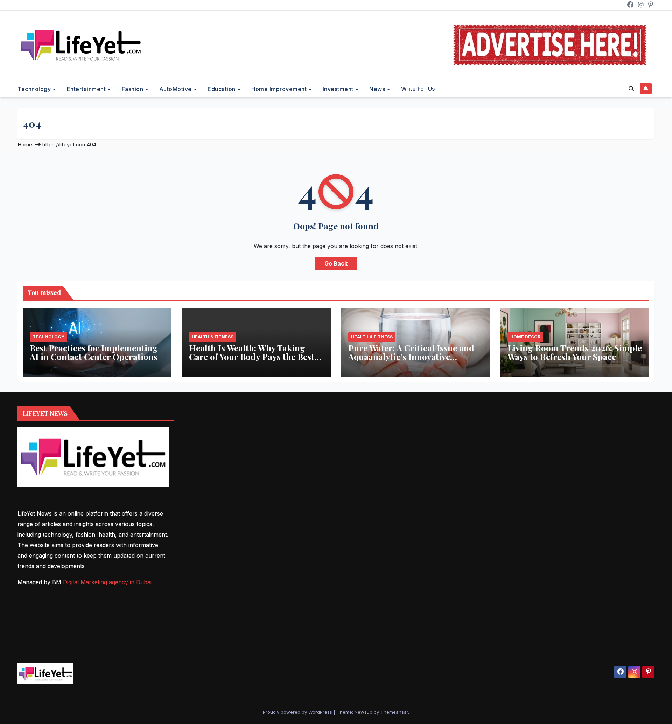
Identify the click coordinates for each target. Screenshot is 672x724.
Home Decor (525, 336)
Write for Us (418, 88)
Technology (35, 88)
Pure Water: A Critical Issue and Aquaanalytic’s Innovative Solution (411, 356)
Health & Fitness (212, 336)
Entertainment (87, 88)
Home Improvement (279, 88)
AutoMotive (176, 88)
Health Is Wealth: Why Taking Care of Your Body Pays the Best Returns (251, 356)
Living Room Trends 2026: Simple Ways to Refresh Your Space (574, 352)
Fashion (133, 88)
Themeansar (394, 712)
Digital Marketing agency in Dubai (107, 582)
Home (25, 144)
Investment (339, 88)
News (378, 88)
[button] (631, 88)
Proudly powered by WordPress (298, 712)
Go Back (336, 263)
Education (222, 88)
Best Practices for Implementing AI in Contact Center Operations (94, 352)
